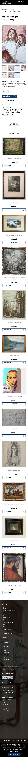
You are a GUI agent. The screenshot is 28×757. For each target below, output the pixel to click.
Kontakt (14, 242)
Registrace (6, 640)
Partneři (5, 657)
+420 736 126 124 (8, 690)
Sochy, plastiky (6, 618)
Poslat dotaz (9, 100)
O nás (4, 650)
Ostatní (5, 627)
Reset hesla (6, 642)
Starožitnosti (5, 10)
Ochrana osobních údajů (9, 669)
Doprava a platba (7, 655)
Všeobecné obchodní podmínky (11, 667)
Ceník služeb (6, 660)
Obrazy (12, 10)
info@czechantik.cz (9, 693)
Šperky (4, 608)
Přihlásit (5, 637)
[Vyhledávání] (25, 1)
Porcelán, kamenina (8, 622)
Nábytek (5, 625)
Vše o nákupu (6, 653)
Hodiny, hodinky (7, 629)
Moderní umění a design (9, 610)
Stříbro (4, 613)
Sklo (4, 615)
